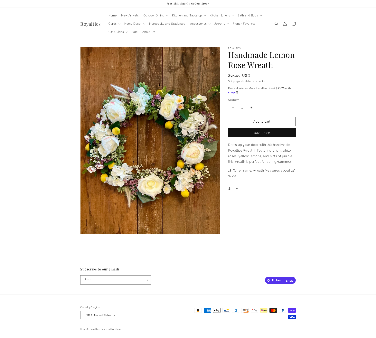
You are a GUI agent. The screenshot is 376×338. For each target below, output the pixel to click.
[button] (155, 15)
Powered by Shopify (112, 329)
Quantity (233, 99)
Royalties (95, 329)
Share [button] (237, 188)
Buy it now (262, 133)
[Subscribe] (146, 280)
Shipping (233, 81)
